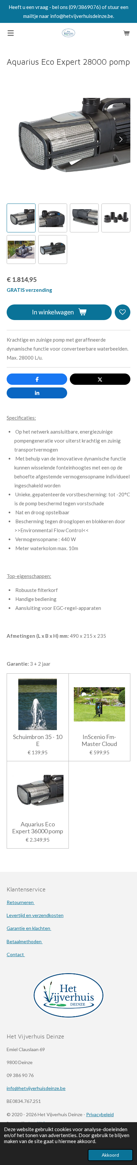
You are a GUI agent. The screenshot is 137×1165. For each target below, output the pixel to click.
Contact (16, 954)
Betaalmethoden (25, 941)
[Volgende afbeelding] (120, 139)
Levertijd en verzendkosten (35, 915)
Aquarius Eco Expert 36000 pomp (37, 828)
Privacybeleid (100, 1114)
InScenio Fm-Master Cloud (99, 740)
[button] (21, 218)
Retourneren (21, 902)
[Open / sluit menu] (10, 33)
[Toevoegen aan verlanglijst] (122, 312)
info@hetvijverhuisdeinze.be (36, 1088)
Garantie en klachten (29, 928)
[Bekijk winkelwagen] (126, 33)
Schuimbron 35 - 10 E (37, 740)
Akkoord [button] (110, 1155)
